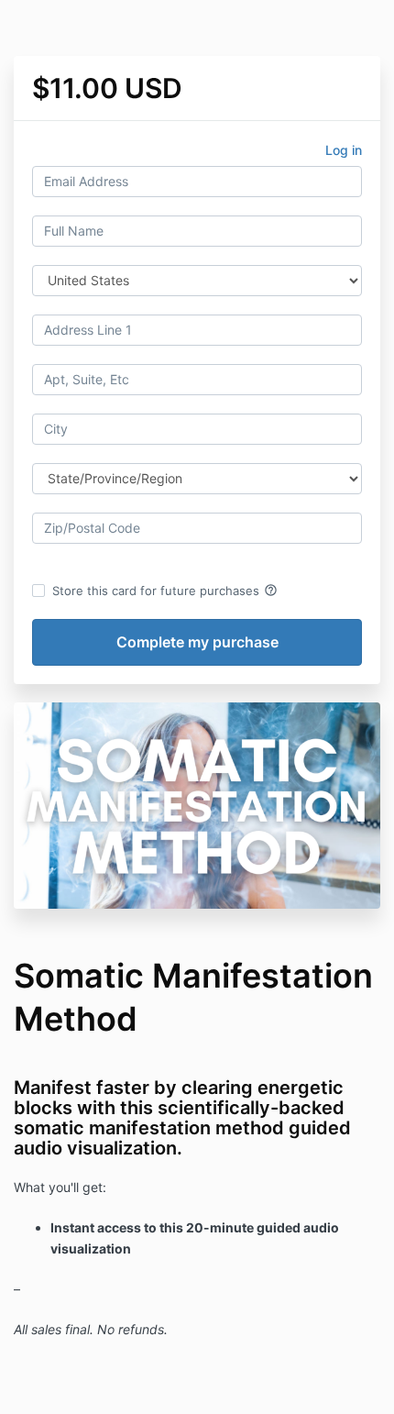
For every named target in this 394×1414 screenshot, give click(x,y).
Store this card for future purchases (165, 590)
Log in (343, 150)
